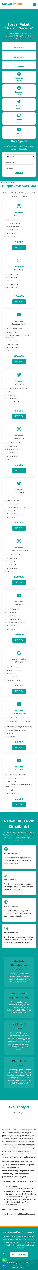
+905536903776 (4, 1254)
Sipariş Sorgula (4, 1265)
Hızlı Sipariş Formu (8, 182)
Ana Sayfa (11, 1265)
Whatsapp (4, 1260)
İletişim (23, 1267)
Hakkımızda (20, 1265)
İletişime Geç (20, 1254)
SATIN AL (19, 173)
